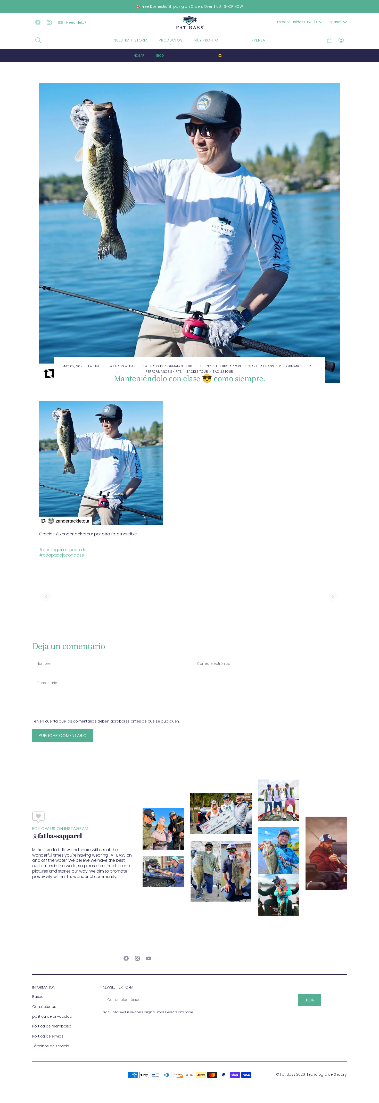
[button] (38, 40)
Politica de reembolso (51, 1026)
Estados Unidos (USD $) (297, 22)
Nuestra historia (130, 40)
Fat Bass (287, 1074)
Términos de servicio (50, 1046)
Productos (170, 40)
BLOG (234, 40)
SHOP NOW (233, 6)
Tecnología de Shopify (327, 1074)
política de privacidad (52, 1016)
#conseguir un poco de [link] (62, 550)
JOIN (310, 1000)
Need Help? (76, 22)
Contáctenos (44, 1006)
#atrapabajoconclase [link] (61, 555)
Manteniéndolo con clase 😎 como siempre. (211, 55)
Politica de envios (47, 1036)
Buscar (38, 996)
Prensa (258, 40)
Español (334, 22)
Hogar (139, 55)
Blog (160, 55)
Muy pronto (206, 40)
